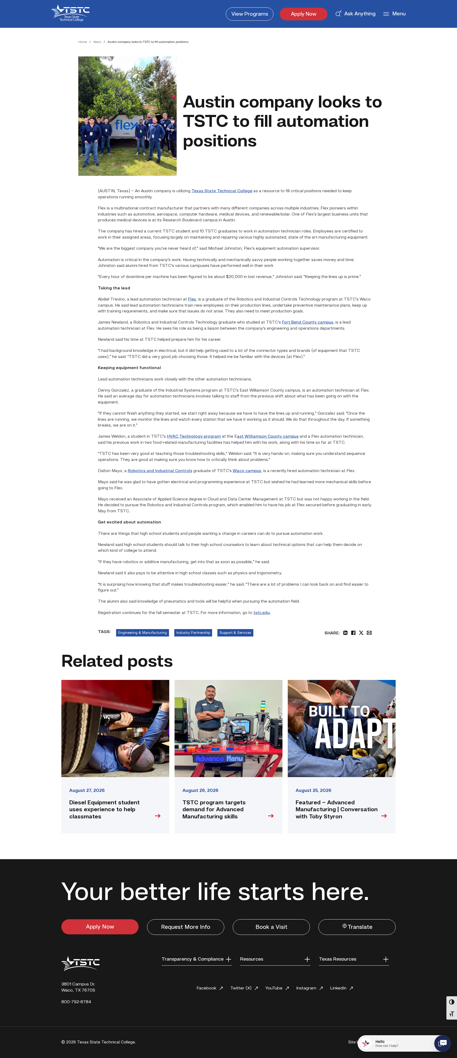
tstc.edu (261, 613)
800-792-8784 (76, 1002)
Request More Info (185, 927)
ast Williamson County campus (268, 436)
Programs (249, 14)
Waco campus (247, 471)
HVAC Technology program (194, 436)
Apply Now (303, 14)
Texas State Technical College (221, 191)
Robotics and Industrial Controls (160, 471)
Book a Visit (271, 927)
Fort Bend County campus (307, 322)
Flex (192, 299)
